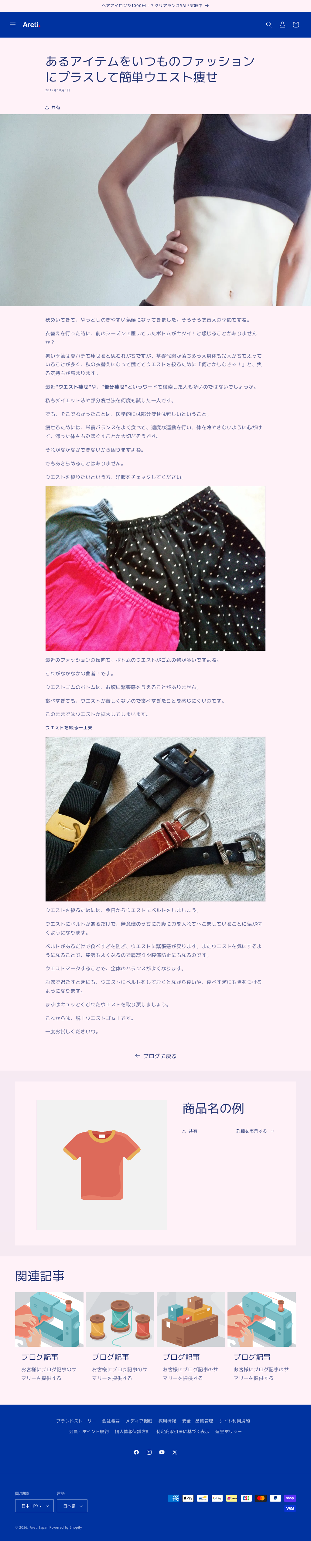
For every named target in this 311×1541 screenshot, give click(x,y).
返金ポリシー (228, 1431)
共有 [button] (55, 107)
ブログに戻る (160, 1056)
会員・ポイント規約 (89, 1431)
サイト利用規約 (234, 1421)
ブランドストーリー (76, 1421)
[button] (12, 24)
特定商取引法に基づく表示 (183, 1431)
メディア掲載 (139, 1421)
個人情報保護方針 (132, 1431)
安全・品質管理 (197, 1421)
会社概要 (111, 1421)
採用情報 (167, 1421)
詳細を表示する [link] (251, 1131)
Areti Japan (39, 1527)
